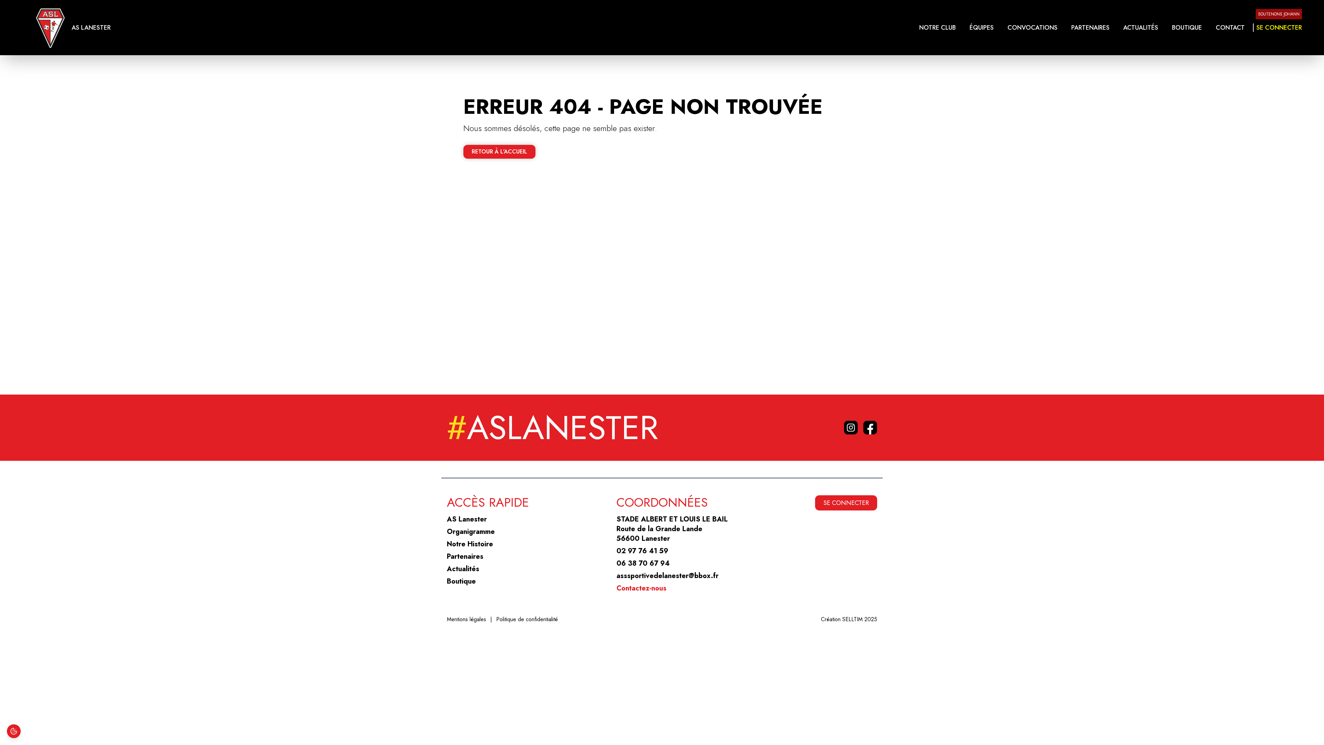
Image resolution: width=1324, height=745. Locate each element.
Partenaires (1090, 27)
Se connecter (1279, 27)
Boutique (1187, 27)
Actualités (1140, 27)
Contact (1230, 27)
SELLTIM (852, 619)
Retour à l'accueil (499, 152)
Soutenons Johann (1279, 14)
